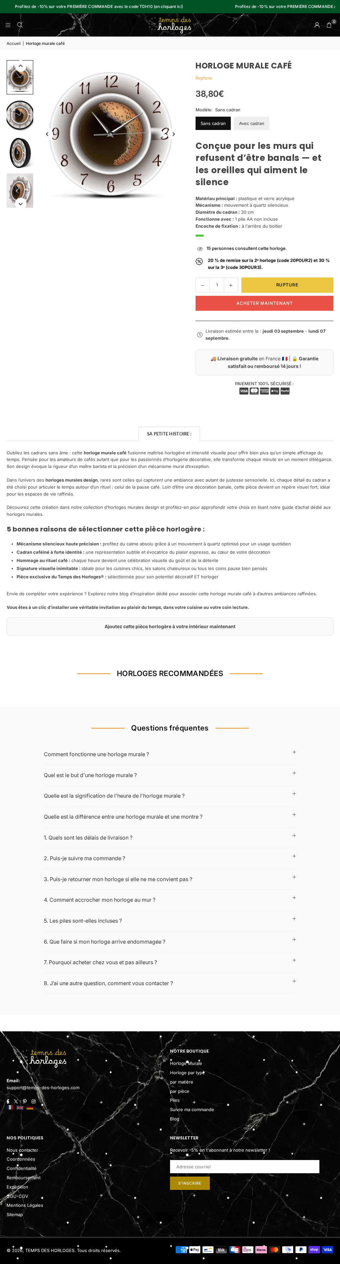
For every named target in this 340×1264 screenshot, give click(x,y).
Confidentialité (22, 1168)
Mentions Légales (25, 1205)
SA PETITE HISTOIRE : (169, 433)
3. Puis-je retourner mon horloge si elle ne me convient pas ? (118, 879)
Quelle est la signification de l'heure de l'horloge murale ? (114, 795)
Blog (174, 1118)
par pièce (179, 1091)
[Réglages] (317, 25)
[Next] (173, 134)
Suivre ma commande (192, 1109)
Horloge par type (187, 1072)
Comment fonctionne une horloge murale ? (96, 754)
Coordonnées (21, 1159)
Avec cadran (251, 123)
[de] (30, 1107)
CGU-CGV (17, 1196)
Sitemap (15, 1214)
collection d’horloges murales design (121, 507)
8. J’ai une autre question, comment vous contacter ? (108, 983)
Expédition (17, 1187)
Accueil (14, 43)
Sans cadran (213, 123)
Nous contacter (22, 1150)
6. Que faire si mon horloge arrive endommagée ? (104, 941)
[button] (329, 25)
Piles (175, 1100)
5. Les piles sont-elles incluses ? (83, 920)
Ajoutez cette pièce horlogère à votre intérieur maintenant (170, 626)
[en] (20, 1107)
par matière (181, 1082)
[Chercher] (20, 25)
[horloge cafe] (20, 77)
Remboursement (24, 1177)
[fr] (10, 1107)
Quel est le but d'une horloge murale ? (90, 775)
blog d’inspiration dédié (144, 593)
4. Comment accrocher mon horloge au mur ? (99, 899)
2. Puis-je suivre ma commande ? (84, 858)
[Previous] (47, 134)
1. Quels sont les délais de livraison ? (88, 837)
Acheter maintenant (264, 303)
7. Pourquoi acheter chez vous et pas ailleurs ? (100, 962)
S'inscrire (190, 1183)
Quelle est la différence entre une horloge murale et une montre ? (123, 816)
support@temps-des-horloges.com (43, 1087)
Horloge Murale (186, 1063)
